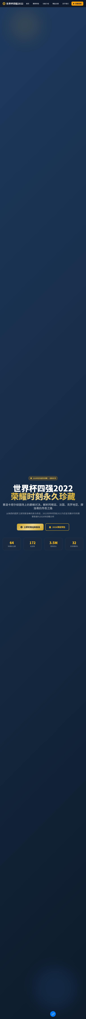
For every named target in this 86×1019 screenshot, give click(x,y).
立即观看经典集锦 (31, 527)
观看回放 (78, 3)
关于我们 (65, 3)
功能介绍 (46, 3)
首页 (27, 3)
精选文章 (56, 3)
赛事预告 (36, 3)
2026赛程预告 (58, 527)
